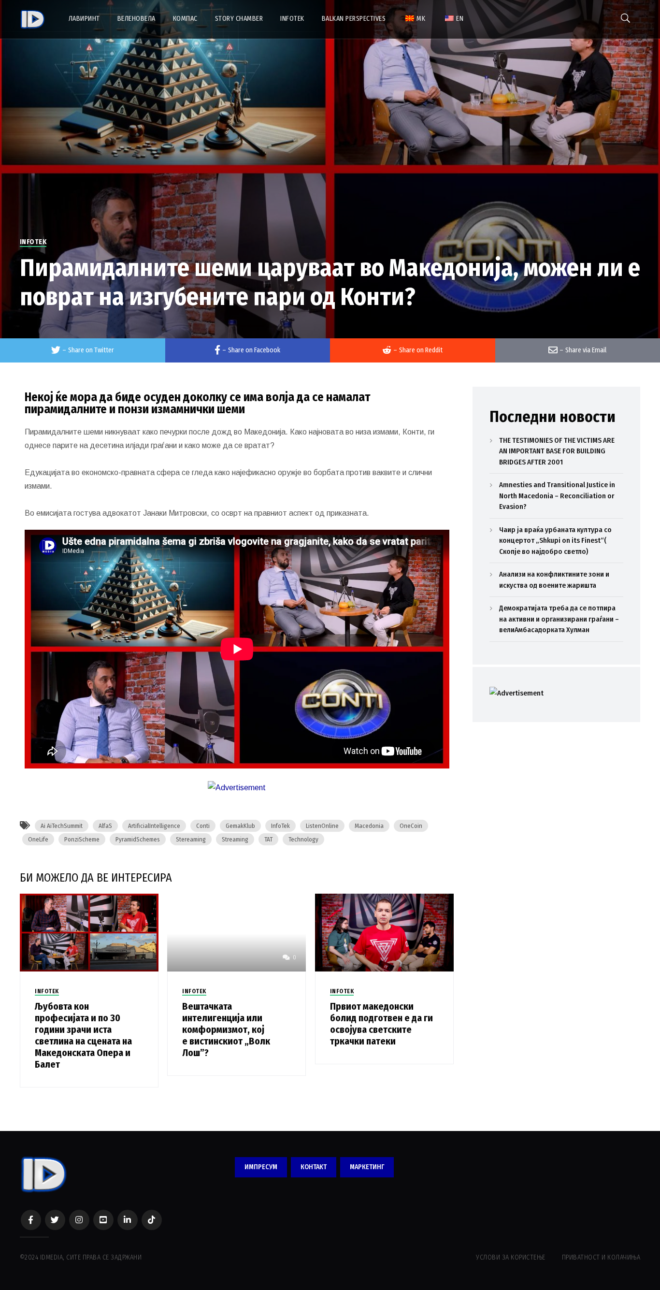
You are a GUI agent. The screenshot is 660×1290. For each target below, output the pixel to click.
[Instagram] (79, 1220)
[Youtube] (103, 1220)
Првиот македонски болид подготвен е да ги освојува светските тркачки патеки (381, 1023)
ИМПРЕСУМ (260, 1167)
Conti (203, 825)
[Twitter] (55, 1220)
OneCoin (411, 825)
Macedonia (369, 825)
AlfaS (105, 825)
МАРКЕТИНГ (367, 1167)
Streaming (235, 839)
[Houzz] (152, 1220)
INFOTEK (33, 242)
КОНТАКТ (314, 1167)
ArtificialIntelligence (154, 825)
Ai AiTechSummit (62, 825)
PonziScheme (82, 839)
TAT (268, 839)
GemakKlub (240, 825)
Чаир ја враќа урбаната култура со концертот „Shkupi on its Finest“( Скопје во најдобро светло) (555, 540)
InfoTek (280, 825)
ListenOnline (322, 825)
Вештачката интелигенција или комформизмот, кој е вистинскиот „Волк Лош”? (226, 1029)
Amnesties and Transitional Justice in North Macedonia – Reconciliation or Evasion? (557, 495)
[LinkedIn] (127, 1220)
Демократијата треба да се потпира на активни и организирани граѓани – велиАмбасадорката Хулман (559, 619)
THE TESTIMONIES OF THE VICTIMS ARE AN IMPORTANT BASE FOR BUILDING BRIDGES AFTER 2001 (557, 451)
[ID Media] (32, 19)
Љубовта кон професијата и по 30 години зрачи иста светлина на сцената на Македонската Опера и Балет (83, 1035)
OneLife (38, 839)
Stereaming (191, 839)
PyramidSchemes (137, 839)
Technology (303, 839)
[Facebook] (31, 1220)
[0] (236, 932)
